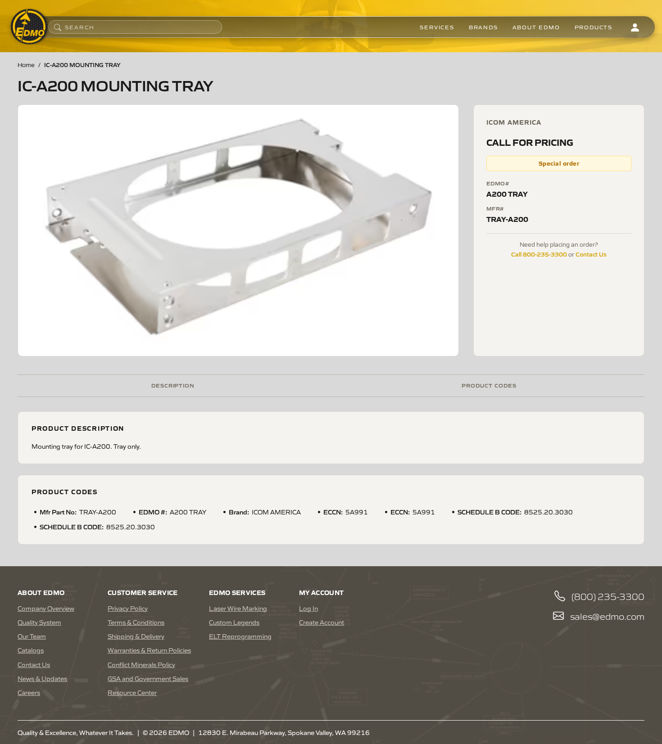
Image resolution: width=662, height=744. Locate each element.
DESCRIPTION (173, 385)
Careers (29, 692)
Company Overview (46, 608)
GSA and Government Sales (148, 678)
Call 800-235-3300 (539, 254)
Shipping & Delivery (136, 636)
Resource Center (132, 692)
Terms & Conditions (136, 622)
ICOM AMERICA (513, 121)
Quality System (39, 622)
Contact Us (591, 254)
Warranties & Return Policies (149, 650)
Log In (308, 608)
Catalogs (31, 650)
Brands (483, 27)
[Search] (57, 27)
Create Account (321, 622)
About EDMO (536, 27)
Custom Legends (234, 622)
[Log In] (635, 27)
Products (593, 27)
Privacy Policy (128, 608)
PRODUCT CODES (489, 385)
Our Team (32, 636)
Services (437, 27)
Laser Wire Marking (238, 608)
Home (26, 64)
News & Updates (42, 678)
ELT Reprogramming (240, 636)
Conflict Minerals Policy (141, 664)
